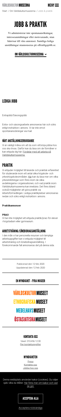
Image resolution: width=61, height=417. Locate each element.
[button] (30, 398)
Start (4, 11)
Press (30, 361)
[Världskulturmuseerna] (16, 5)
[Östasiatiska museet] (31, 320)
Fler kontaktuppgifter (30, 344)
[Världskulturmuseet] (30, 294)
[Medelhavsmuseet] (30, 311)
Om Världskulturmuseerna (22, 11)
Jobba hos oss (30, 368)
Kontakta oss (30, 364)
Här (30, 176)
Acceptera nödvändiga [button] (30, 407)
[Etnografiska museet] (30, 302)
